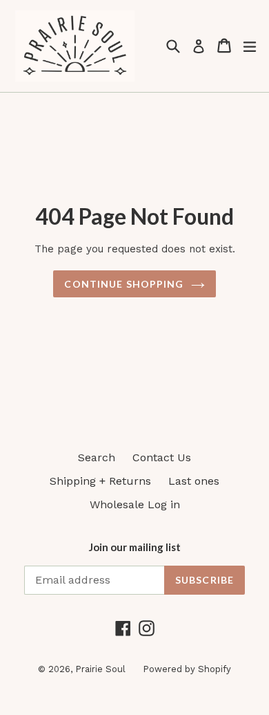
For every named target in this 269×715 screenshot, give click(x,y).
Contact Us (161, 457)
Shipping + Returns (100, 481)
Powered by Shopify (187, 669)
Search (96, 457)
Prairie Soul (100, 669)
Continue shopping (123, 284)
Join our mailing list (135, 547)
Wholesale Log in (135, 504)
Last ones (193, 481)
